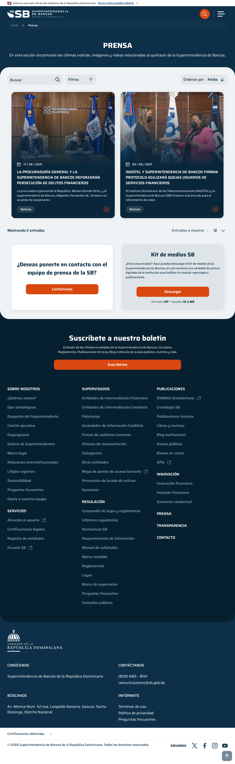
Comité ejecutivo (21, 425)
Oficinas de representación (104, 444)
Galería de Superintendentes (31, 444)
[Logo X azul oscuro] (194, 745)
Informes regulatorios (100, 520)
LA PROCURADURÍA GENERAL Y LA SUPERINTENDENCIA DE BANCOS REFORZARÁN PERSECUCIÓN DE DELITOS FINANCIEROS (58, 177)
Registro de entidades (25, 538)
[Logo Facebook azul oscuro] (204, 745)
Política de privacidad (136, 713)
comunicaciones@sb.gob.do (141, 683)
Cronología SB (168, 407)
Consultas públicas (97, 603)
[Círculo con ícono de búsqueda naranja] (205, 14)
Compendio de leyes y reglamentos (111, 511)
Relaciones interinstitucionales (32, 462)
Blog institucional (171, 435)
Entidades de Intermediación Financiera (115, 398)
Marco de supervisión (100, 584)
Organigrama (18, 435)
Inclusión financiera (173, 492)
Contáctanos (62, 289)
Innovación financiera (175, 483)
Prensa (33, 25)
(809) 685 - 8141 (132, 676)
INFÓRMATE (128, 695)
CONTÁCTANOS (131, 665)
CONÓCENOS (18, 665)
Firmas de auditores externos (106, 435)
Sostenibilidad (19, 480)
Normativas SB (94, 529)
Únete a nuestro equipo (26, 499)
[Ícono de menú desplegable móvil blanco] (221, 14)
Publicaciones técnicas (175, 416)
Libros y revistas (171, 425)
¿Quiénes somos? (21, 398)
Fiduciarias (91, 416)
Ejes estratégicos (21, 407)
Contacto (166, 537)
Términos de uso (132, 706)
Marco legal (17, 453)
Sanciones (90, 490)
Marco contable (94, 557)
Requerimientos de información (108, 538)
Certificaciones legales (26, 529)
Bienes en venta (170, 453)
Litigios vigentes (21, 471)
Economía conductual (174, 502)
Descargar (172, 291)
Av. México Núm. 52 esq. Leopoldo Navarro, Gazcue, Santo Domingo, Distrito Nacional (56, 709)
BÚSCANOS (17, 695)
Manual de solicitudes (100, 547)
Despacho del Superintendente (33, 416)
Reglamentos (93, 566)
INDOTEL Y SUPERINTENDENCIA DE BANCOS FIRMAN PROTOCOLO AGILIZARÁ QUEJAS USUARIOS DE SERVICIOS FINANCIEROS (172, 177)
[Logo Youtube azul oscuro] (225, 745)
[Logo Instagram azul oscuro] (215, 745)
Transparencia (172, 525)
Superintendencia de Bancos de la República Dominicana (60, 744)
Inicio (14, 25)
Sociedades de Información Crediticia (112, 425)
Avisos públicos (169, 444)
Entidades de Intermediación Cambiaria (114, 407)
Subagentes (92, 453)
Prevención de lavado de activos (109, 480)
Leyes (87, 575)
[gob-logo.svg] (34, 640)
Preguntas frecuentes (25, 490)
